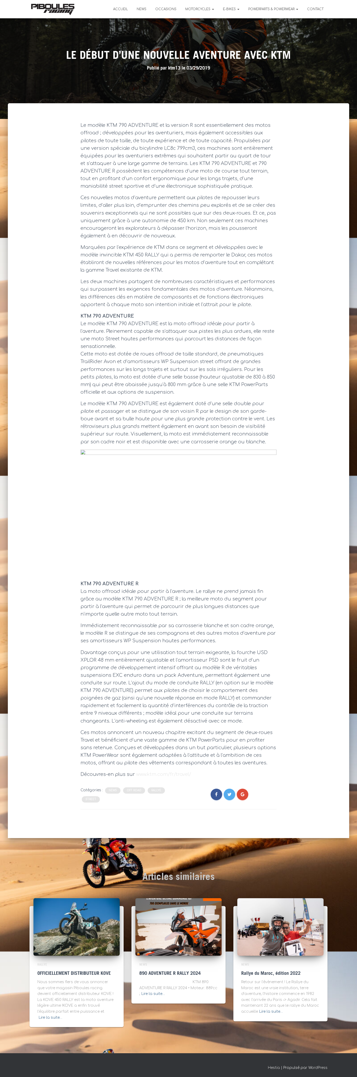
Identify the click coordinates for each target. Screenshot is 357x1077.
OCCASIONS (165, 9)
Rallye (156, 790)
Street (90, 799)
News (113, 790)
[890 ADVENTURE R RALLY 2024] (178, 927)
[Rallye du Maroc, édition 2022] (280, 927)
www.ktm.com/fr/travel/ (163, 774)
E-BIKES (230, 9)
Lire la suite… (50, 1017)
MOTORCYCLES (198, 9)
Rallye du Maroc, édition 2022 (271, 973)
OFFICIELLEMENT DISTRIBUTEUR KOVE (74, 973)
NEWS (141, 9)
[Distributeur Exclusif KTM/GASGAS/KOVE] (53, 9)
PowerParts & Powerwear (272, 9)
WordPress (317, 1068)
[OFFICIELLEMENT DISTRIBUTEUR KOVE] (76, 927)
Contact (315, 9)
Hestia (274, 1068)
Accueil (120, 9)
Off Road (134, 790)
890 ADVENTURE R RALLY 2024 (170, 973)
